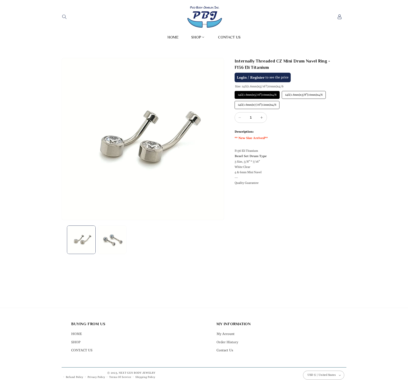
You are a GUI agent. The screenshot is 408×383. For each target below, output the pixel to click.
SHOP (76, 342)
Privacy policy (96, 377)
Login (242, 77)
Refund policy (74, 377)
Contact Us (225, 350)
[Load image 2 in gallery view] (112, 240)
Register (257, 77)
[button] (64, 16)
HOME (76, 334)
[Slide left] (68, 139)
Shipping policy (145, 377)
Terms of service (120, 377)
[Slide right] (217, 139)
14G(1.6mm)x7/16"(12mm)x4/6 (257, 103)
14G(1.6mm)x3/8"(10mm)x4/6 (303, 93)
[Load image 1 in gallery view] (81, 240)
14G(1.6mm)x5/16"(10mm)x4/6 (257, 93)
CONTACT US (81, 350)
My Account (226, 334)
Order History (227, 342)
